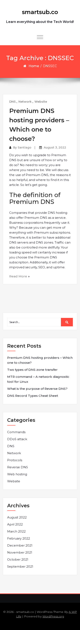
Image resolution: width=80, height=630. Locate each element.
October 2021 (17, 559)
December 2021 (19, 545)
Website (40, 101)
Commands (16, 432)
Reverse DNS (17, 467)
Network (25, 101)
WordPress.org (53, 616)
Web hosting (17, 474)
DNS (12, 101)
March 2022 (16, 531)
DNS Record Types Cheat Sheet (32, 396)
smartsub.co (40, 12)
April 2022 (15, 524)
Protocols (14, 460)
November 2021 (19, 552)
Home (34, 66)
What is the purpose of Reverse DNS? (37, 389)
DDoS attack (17, 439)
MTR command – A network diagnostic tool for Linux (38, 379)
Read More (18, 276)
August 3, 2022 (55, 147)
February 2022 (18, 538)
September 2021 (20, 566)
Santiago (24, 147)
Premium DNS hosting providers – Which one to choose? (40, 360)
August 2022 (17, 517)
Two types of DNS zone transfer (32, 370)
